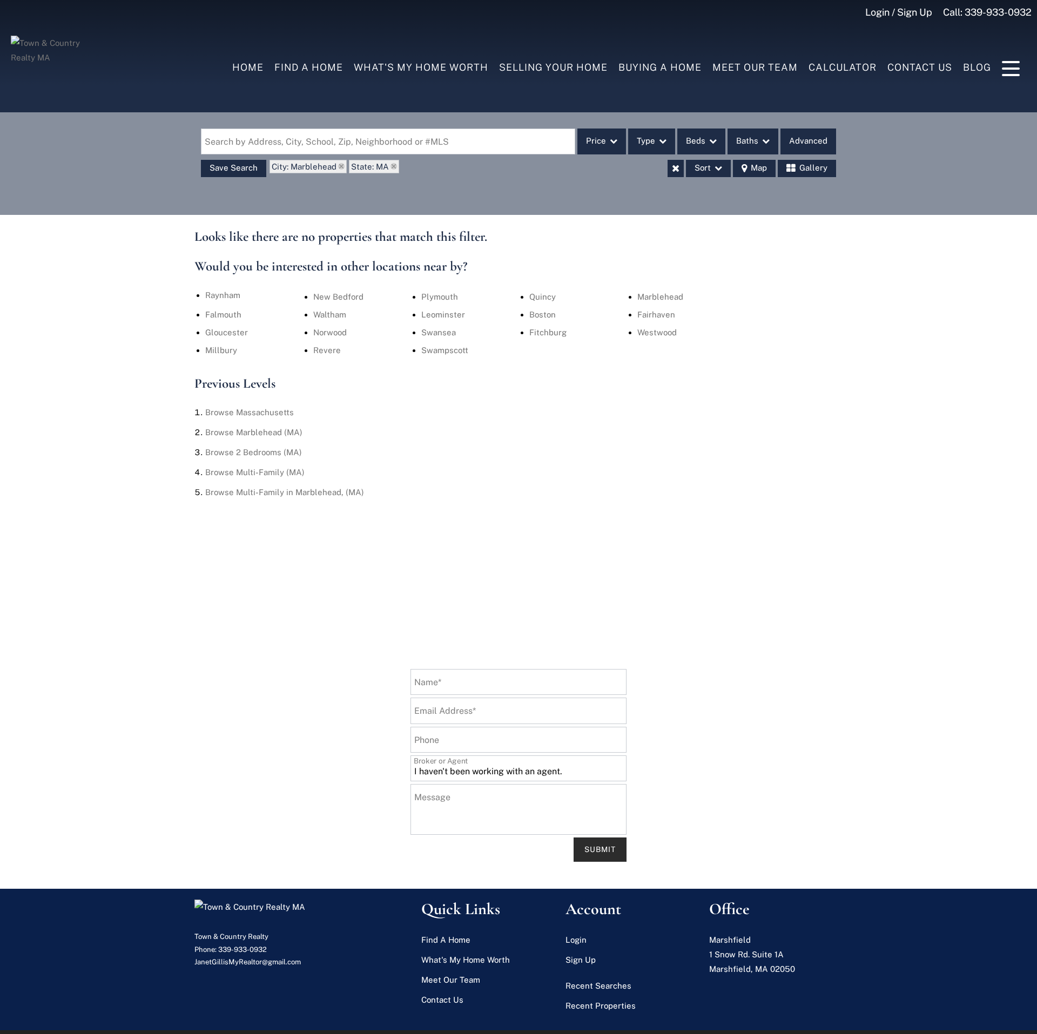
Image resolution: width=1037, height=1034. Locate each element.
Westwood (657, 332)
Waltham (329, 314)
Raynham (222, 295)
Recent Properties (600, 1005)
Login (576, 939)
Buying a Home (660, 67)
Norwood (330, 332)
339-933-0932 (998, 12)
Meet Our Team (755, 67)
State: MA (370, 166)
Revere (327, 350)
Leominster (443, 314)
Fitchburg (548, 332)
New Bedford (338, 296)
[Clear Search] (676, 168)
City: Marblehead (304, 166)
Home (248, 67)
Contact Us (919, 67)
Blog (977, 67)
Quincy (542, 296)
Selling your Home (553, 67)
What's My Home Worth (421, 67)
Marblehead (660, 296)
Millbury (221, 350)
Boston (542, 314)
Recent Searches (598, 985)
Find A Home (308, 67)
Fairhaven (656, 314)
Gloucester (226, 332)
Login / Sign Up (898, 12)
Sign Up (580, 959)
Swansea (438, 332)
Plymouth (439, 296)
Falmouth (223, 314)
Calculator (843, 67)
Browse (249, 412)
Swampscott (444, 350)
